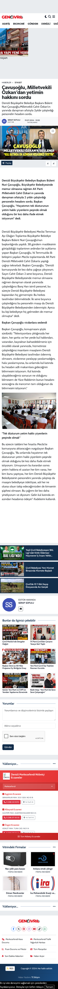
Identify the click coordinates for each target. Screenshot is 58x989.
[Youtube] (34, 929)
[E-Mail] (20, 609)
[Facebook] (13, 929)
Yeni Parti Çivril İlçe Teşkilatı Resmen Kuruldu (42, 666)
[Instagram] (29, 929)
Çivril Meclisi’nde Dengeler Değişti (13, 642)
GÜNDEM (33, 24)
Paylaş (8, 163)
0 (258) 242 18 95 (12, 802)
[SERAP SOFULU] (9, 604)
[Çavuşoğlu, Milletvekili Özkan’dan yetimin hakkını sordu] (29, 143)
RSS (11, 968)
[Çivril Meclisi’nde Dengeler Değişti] (15, 632)
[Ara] (49, 16)
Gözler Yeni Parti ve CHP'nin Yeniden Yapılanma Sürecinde (14, 691)
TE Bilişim (35, 977)
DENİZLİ (45, 24)
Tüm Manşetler (40, 949)
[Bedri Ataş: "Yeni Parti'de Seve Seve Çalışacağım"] (43, 680)
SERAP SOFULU (26, 603)
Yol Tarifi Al (29, 802)
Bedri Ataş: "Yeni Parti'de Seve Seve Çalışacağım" (42, 691)
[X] (18, 929)
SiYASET (18, 82)
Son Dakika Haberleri (14, 956)
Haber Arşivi (39, 956)
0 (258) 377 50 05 (12, 818)
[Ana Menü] (53, 16)
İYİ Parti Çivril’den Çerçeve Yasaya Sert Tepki (41, 642)
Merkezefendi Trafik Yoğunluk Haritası (40, 941)
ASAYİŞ (6, 24)
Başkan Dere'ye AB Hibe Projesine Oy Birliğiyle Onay (14, 666)
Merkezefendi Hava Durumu (12, 941)
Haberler (6, 82)
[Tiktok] (39, 929)
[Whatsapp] (44, 929)
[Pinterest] (24, 929)
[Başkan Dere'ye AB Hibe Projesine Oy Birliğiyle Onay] (15, 656)
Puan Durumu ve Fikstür (15, 949)
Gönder (8, 747)
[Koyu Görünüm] (46, 16)
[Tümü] (54, 763)
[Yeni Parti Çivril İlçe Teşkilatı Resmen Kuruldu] (43, 656)
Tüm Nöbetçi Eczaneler (30, 836)
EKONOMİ (18, 24)
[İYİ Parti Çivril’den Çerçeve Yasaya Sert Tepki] (43, 632)
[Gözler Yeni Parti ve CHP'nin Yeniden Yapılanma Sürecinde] (15, 680)
